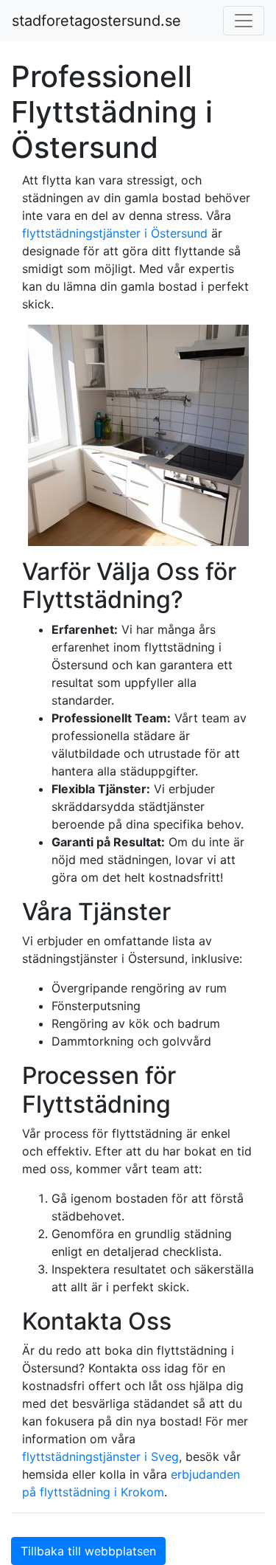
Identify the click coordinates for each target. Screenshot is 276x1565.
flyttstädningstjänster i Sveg (100, 1456)
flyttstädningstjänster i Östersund (115, 233)
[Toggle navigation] (243, 20)
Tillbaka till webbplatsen (88, 1551)
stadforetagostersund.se (96, 21)
